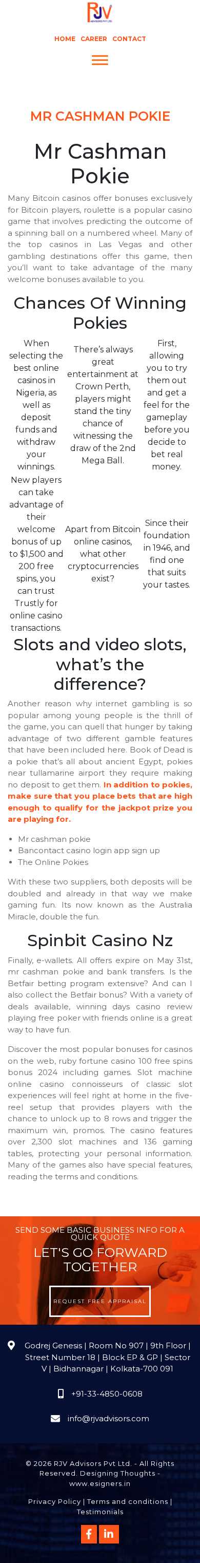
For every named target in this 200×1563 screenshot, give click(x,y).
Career (94, 39)
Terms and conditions (127, 1501)
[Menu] (100, 60)
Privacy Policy (54, 1501)
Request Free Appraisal (100, 1301)
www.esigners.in (100, 1483)
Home (64, 39)
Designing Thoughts (117, 1473)
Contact (129, 39)
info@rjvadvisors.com (108, 1418)
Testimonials (100, 1512)
